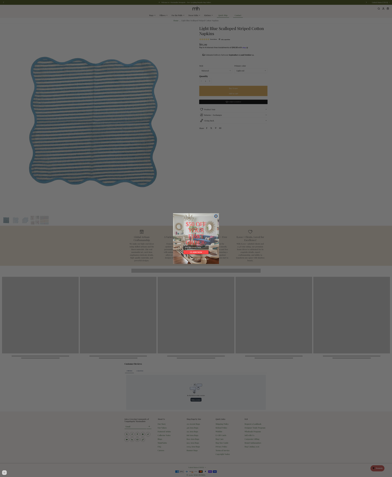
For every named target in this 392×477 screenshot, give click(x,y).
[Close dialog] (216, 216)
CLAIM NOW (196, 252)
